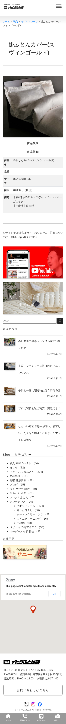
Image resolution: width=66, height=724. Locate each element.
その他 (21, 522)
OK (54, 593)
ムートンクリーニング (30, 514)
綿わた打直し (25, 510)
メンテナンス (18, 501)
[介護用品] (25, 551)
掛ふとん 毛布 (18, 493)
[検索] (60, 321)
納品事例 (15, 476)
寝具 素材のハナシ (21, 463)
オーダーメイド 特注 (22, 531)
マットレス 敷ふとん (22, 471)
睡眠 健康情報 (18, 480)
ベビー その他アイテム (23, 527)
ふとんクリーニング (28, 518)
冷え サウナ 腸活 (20, 488)
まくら (14, 467)
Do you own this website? (18, 594)
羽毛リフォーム (26, 505)
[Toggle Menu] (59, 6)
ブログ (14, 484)
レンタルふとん (19, 497)
